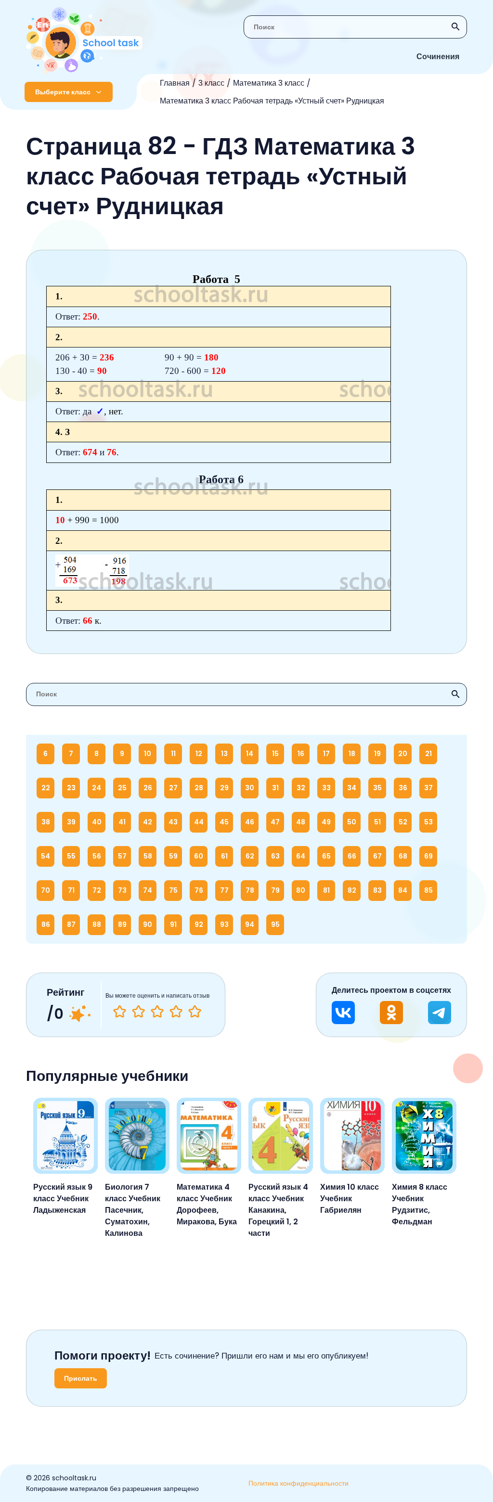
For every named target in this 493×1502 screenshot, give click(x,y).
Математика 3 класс (268, 83)
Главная (175, 83)
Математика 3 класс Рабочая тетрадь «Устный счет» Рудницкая (272, 100)
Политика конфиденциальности (298, 1483)
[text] (194, 1011)
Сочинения (437, 56)
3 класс (211, 83)
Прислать (80, 1378)
